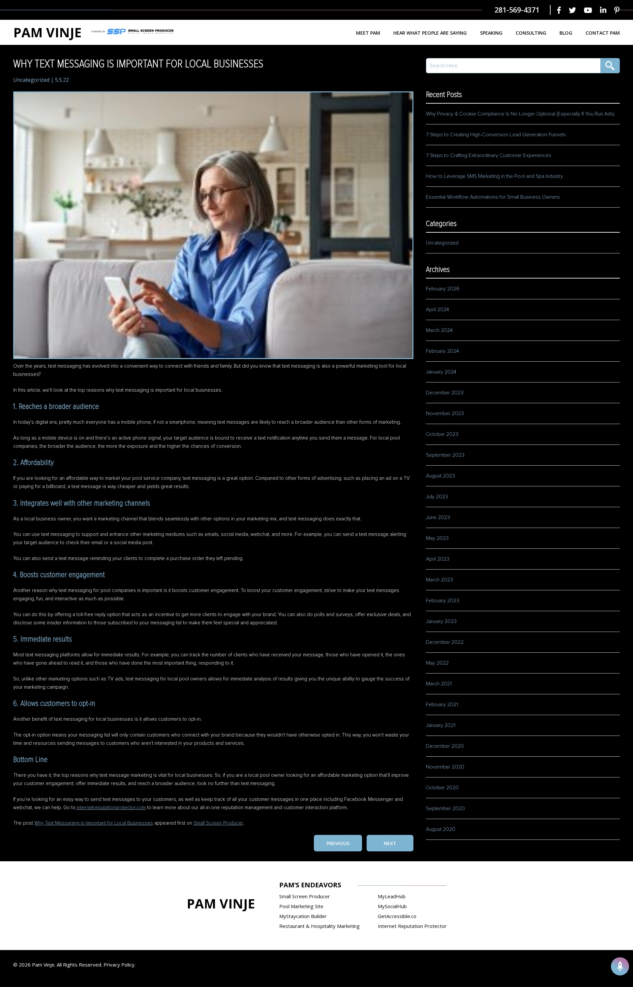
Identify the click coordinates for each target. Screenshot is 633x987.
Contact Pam (603, 33)
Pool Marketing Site (301, 906)
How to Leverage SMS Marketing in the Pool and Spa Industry (494, 176)
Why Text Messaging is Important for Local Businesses (93, 823)
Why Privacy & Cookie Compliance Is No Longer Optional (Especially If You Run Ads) (520, 113)
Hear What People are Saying (430, 33)
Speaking (491, 33)
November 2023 (445, 413)
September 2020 (445, 808)
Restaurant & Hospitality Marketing (319, 926)
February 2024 (442, 351)
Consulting (531, 33)
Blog (565, 33)
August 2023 (440, 475)
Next (390, 843)
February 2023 (442, 600)
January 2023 (441, 621)
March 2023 (439, 579)
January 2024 (441, 372)
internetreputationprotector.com (110, 807)
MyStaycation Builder (303, 916)
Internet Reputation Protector (412, 926)
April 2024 (437, 309)
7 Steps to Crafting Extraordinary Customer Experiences (489, 155)
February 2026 (443, 288)
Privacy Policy (119, 964)
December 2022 (445, 642)
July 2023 (437, 496)
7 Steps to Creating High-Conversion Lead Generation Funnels (496, 134)
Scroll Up (620, 966)
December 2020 (445, 746)
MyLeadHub (392, 896)
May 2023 (437, 538)
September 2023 (445, 455)
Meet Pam (368, 33)
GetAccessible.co (397, 916)
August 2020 (440, 829)
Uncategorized (31, 79)
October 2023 (442, 434)
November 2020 (445, 767)
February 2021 (442, 704)
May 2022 (437, 663)
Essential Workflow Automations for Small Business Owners (493, 197)
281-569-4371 (517, 10)
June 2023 (438, 517)
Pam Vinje (47, 32)
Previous (337, 843)
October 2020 (442, 787)
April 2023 (437, 559)
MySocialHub (392, 906)
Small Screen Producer (218, 823)
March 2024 (439, 330)
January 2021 (440, 725)
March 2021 (439, 683)
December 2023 (445, 392)
